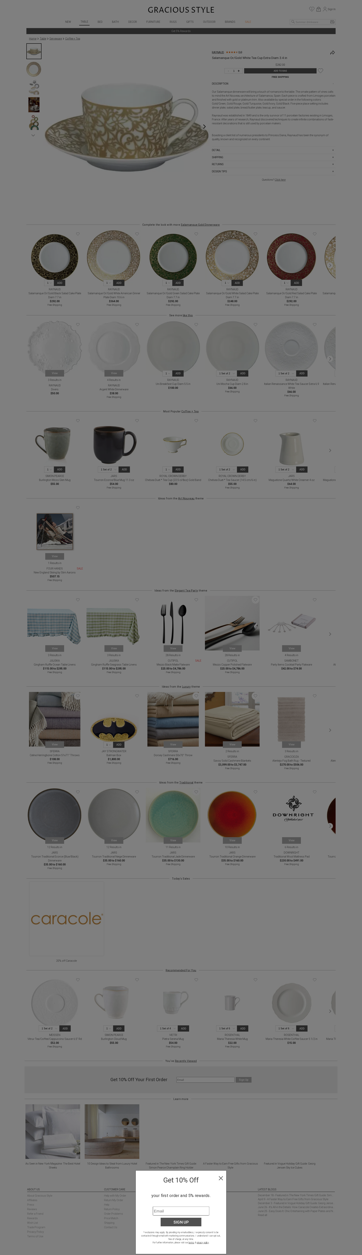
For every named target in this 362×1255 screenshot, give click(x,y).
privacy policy (203, 1242)
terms (191, 1242)
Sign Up (181, 1222)
